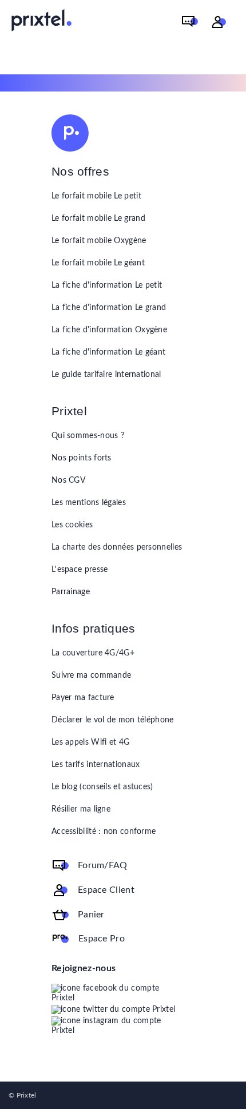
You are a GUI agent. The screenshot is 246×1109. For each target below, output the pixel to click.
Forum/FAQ (103, 865)
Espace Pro (101, 938)
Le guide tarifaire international (106, 375)
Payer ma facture (82, 698)
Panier (91, 914)
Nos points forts (81, 458)
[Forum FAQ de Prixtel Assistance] (190, 22)
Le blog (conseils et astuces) (102, 787)
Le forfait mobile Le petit (96, 196)
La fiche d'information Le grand (108, 308)
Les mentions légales (88, 503)
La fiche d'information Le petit (106, 285)
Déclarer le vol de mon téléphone (112, 720)
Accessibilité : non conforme (103, 832)
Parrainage (70, 592)
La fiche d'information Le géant (108, 352)
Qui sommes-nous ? (87, 436)
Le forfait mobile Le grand (98, 218)
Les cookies (72, 525)
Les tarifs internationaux (95, 765)
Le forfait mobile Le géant (98, 263)
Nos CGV (68, 480)
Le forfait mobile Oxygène (98, 241)
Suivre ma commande (91, 675)
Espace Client (106, 890)
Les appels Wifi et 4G (90, 742)
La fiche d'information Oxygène (109, 330)
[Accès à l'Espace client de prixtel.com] (219, 22)
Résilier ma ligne (80, 809)
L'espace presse (79, 570)
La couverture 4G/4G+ (92, 653)
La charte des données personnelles (116, 547)
